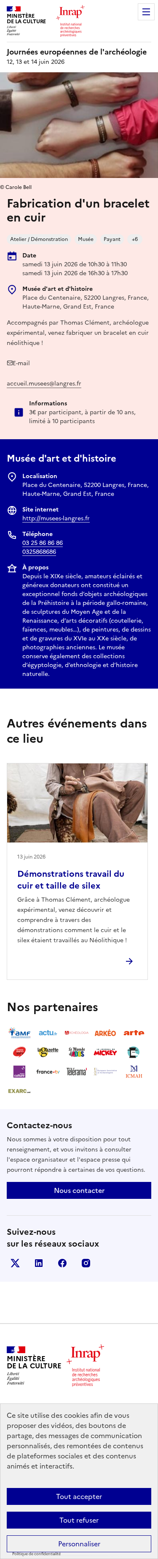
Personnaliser (79, 1544)
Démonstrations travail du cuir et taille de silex (70, 879)
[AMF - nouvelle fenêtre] (19, 1033)
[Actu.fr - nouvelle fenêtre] (48, 1033)
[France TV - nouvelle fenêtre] (48, 1072)
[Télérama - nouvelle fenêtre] (76, 1072)
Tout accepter (79, 1496)
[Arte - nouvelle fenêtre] (134, 1033)
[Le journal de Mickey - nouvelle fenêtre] (105, 1052)
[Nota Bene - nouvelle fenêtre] (134, 1052)
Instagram (86, 1263)
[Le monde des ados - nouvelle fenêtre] (76, 1052)
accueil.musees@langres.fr (44, 383)
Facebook (62, 1263)
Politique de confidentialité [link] (36, 1554)
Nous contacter (79, 1190)
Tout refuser (79, 1520)
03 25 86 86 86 (42, 543)
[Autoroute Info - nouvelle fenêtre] (19, 1052)
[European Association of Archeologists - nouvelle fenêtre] (105, 1072)
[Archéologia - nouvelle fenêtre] (76, 1033)
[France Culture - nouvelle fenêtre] (19, 1072)
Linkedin (38, 1263)
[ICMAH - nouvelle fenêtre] (134, 1072)
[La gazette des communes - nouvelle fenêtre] (48, 1052)
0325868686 (39, 551)
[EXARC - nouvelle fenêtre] (19, 1091)
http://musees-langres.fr (56, 518)
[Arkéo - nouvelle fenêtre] (105, 1033)
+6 (135, 239)
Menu (146, 11)
